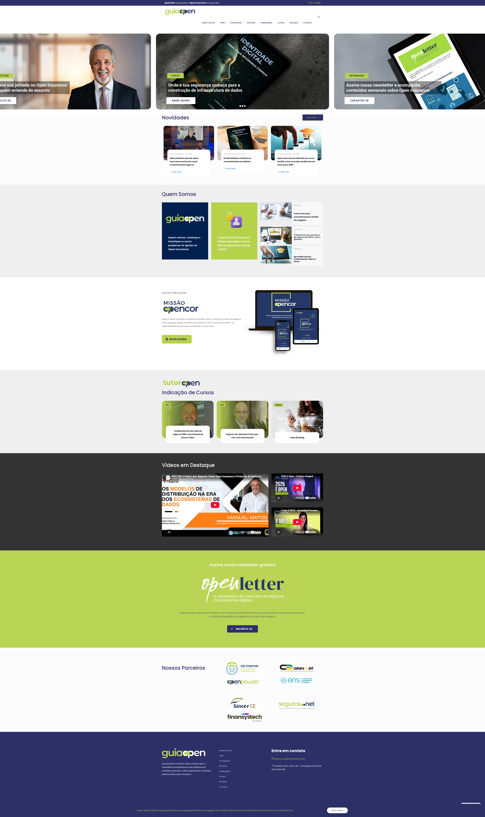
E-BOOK (175, 75)
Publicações (225, 771)
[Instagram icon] (320, 3)
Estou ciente (337, 810)
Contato (223, 786)
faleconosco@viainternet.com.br (289, 758)
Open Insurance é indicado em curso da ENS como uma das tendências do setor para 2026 (296, 161)
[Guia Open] (180, 11)
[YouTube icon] (314, 3)
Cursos (222, 776)
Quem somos (225, 750)
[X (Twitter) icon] (312, 3)
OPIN (221, 755)
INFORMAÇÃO (356, 75)
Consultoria (224, 761)
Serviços (223, 781)
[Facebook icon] (309, 3)
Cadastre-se (359, 100)
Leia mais (177, 171)
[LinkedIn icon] (317, 3)
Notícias (223, 766)
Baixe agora (181, 100)
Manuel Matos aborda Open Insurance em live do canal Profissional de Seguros (184, 161)
